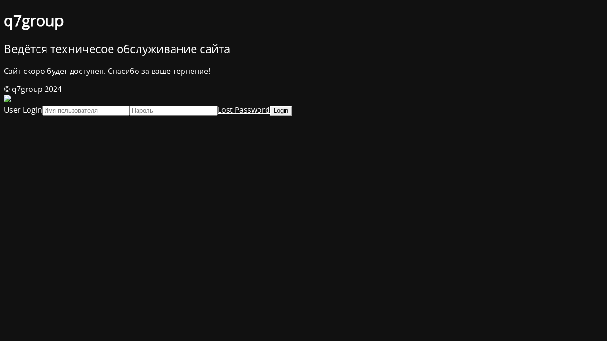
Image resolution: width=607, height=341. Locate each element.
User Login (23, 110)
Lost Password (244, 110)
